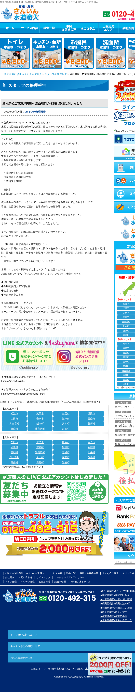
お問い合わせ (25, 577)
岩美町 (14, 447)
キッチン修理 (28, 581)
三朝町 (14, 452)
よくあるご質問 (110, 573)
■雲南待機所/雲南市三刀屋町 (116, 607)
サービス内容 (29, 28)
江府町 (65, 462)
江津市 (65, 418)
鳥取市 (14, 442)
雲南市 (91, 418)
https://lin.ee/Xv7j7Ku (13, 381)
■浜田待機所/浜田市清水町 (115, 603)
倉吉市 (91, 442)
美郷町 (91, 423)
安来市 (40, 418)
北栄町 (91, 452)
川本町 (65, 423)
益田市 (91, 413)
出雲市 (65, 413)
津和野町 (40, 428)
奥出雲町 (14, 423)
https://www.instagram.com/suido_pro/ (23, 393)
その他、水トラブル (80, 581)
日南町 (14, 462)
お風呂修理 (44, 581)
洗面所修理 (60, 581)
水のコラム (89, 28)
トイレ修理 (11, 581)
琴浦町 (65, 452)
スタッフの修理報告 (56, 74)
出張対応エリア (108, 28)
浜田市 (40, 413)
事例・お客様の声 (69, 28)
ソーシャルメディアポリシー (69, 577)
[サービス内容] (23, 28)
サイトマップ (43, 577)
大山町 (40, 457)
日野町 (40, 462)
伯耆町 (91, 457)
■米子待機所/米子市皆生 (113, 612)
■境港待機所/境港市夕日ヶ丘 (116, 620)
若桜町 (40, 447)
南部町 (65, 457)
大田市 (14, 418)
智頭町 (65, 447)
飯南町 (40, 423)
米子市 (40, 442)
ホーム (10, 28)
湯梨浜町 (40, 452)
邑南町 (14, 428)
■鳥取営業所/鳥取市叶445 (114, 595)
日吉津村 (14, 457)
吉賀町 (65, 428)
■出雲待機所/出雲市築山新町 (116, 599)
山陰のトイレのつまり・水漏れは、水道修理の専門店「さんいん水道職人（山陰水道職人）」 (52, 401)
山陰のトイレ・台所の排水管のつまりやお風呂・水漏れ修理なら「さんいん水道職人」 (79, 668)
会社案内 (9, 577)
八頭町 (91, 447)
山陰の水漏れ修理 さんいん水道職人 (22, 74)
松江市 (14, 413)
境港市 (65, 442)
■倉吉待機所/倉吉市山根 (113, 616)
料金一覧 (49, 28)
